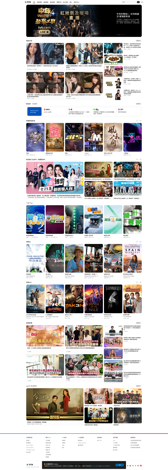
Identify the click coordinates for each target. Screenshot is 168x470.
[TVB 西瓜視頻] (141, 466)
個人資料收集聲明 (105, 466)
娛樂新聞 (29, 323)
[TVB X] (128, 466)
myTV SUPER (31, 386)
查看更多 (138, 40)
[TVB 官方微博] (130, 466)
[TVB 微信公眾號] (133, 466)
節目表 (28, 104)
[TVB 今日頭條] (138, 466)
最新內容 (29, 41)
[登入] (142, 2)
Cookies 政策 (95, 466)
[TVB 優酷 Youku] (135, 466)
